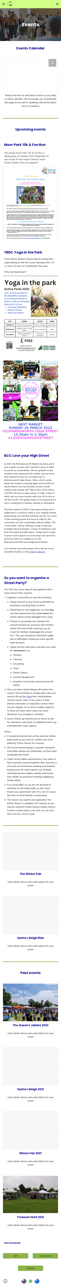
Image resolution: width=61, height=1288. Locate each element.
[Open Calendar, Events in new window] (52, 63)
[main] (30, 24)
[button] (3, 4)
